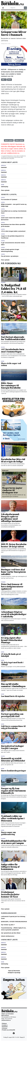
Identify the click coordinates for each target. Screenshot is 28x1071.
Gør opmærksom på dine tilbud (10, 933)
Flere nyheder (5, 190)
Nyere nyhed (9, 140)
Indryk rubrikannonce (7, 936)
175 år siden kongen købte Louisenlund (13, 231)
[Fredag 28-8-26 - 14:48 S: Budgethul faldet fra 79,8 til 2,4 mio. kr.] (14, 274)
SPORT (3, 485)
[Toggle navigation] (3, 7)
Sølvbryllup (4, 186)
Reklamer (4, 1023)
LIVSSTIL (3, 197)
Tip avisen (4, 1028)
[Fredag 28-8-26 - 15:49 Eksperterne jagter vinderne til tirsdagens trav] (14, 478)
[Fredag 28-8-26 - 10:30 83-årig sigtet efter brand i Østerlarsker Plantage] (14, 629)
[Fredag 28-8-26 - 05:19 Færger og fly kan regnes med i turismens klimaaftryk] (14, 780)
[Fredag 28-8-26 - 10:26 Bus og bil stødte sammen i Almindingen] (14, 675)
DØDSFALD (3, 165)
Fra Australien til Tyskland (9, 199)
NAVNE (2, 184)
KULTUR (3, 347)
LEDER (2, 457)
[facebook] (14, 1033)
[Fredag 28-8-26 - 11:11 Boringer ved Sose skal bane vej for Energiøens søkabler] (14, 561)
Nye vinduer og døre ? (8, 924)
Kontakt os (5, 1025)
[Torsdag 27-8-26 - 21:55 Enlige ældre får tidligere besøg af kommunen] (14, 856)
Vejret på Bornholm (14, 970)
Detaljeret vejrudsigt (14, 972)
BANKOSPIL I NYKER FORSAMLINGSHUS (14, 921)
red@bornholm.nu (6, 1020)
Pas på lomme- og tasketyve (9, 256)
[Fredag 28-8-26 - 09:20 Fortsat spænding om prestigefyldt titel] (14, 705)
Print (9, 79)
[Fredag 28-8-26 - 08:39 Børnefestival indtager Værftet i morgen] (14, 737)
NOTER (2, 361)
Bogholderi (5, 1026)
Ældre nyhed (19, 140)
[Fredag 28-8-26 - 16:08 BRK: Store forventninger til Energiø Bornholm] (14, 374)
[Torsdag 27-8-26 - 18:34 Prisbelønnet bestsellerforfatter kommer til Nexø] (14, 883)
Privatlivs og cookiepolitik (8, 1029)
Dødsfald (4, 167)
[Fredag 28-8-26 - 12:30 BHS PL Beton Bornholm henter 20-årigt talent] (14, 535)
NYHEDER (3, 282)
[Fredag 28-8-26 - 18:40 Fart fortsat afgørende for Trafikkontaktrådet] (14, 328)
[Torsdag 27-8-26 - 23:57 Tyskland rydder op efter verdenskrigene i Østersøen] (14, 807)
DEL (3, 79)
